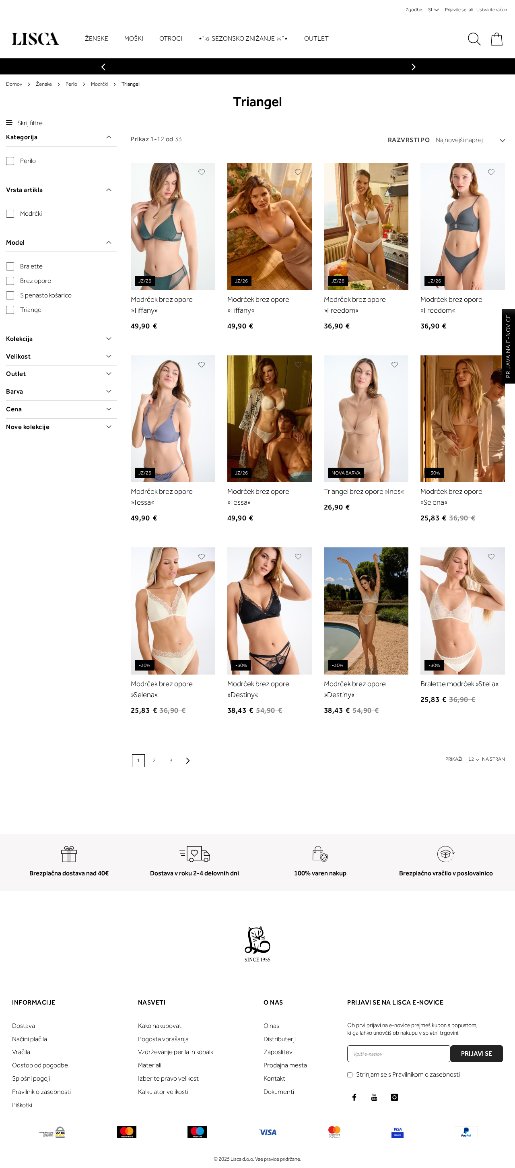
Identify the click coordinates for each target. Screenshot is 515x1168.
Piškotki (22, 1105)
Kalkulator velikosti (163, 1092)
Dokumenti (279, 1092)
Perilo (71, 84)
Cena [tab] (14, 409)
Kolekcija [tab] (19, 339)
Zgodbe (414, 9)
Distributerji (280, 1039)
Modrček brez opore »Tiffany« (162, 305)
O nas (271, 1026)
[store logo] (34, 39)
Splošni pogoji (31, 1078)
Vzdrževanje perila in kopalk (175, 1052)
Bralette (31, 266)
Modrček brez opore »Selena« (451, 497)
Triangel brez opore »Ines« (364, 491)
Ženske (44, 84)
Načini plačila (29, 1039)
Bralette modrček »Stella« (459, 683)
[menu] (211, 39)
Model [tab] (15, 242)
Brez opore (35, 281)
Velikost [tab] (18, 356)
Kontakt (274, 1078)
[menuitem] (100, 39)
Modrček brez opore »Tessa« (162, 497)
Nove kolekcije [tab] (27, 427)
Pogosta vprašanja (163, 1039)
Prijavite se (455, 9)
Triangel (31, 310)
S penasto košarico (46, 295)
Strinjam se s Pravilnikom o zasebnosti (408, 1074)
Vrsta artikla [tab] (24, 190)
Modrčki (99, 84)
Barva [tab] (14, 391)
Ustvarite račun (491, 9)
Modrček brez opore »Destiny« (258, 689)
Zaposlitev (278, 1052)
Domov (14, 84)
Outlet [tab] (16, 374)
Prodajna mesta (285, 1065)
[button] (201, 172)
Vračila (21, 1052)
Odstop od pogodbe (40, 1065)
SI (430, 9)
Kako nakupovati (160, 1026)
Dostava (23, 1026)
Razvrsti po (409, 140)
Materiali (149, 1065)
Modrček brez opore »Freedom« (355, 305)
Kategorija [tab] (21, 137)
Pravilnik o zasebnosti (41, 1092)
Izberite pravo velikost (168, 1078)
